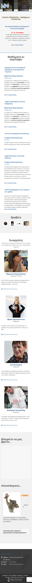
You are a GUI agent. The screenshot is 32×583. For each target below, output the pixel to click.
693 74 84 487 (27, 1)
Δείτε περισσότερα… (17, 45)
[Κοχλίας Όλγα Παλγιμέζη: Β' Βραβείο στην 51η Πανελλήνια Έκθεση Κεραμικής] (5, 223)
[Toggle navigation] (28, 5)
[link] (20, 577)
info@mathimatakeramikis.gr (10, 289)
